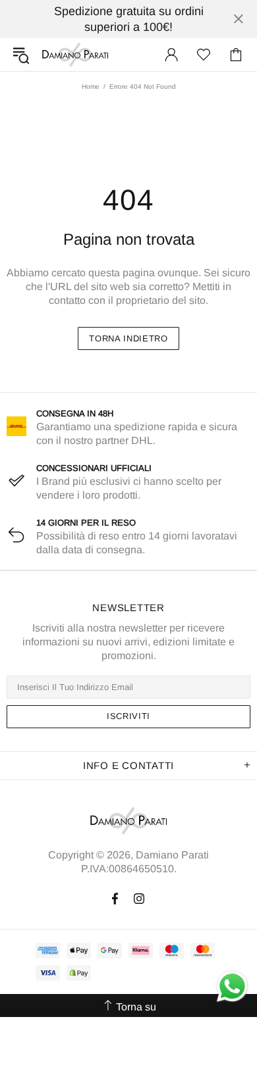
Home (91, 86)
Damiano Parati (75, 54)
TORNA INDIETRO (128, 338)
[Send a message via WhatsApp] (232, 986)
